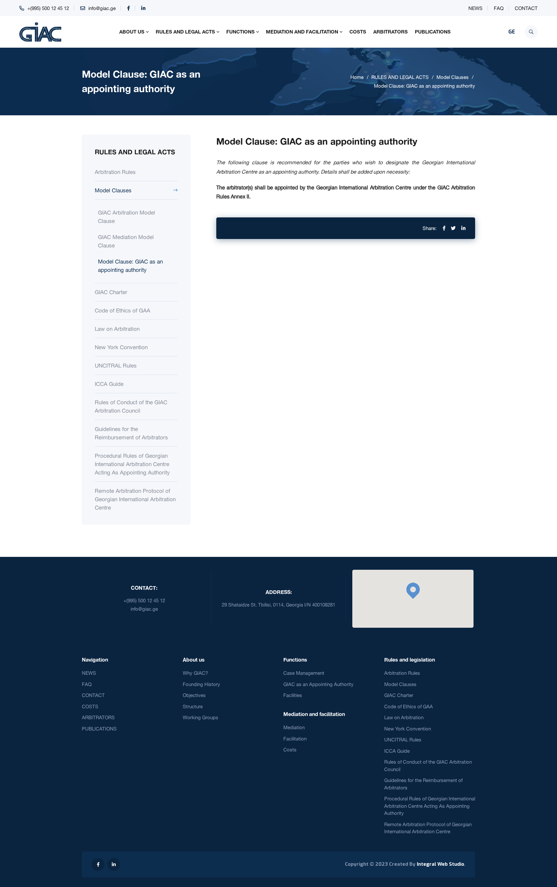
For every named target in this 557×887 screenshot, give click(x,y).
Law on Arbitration (117, 328)
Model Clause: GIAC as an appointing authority (424, 86)
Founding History (201, 684)
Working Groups (200, 717)
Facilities (292, 695)
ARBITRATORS (390, 31)
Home (357, 77)
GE (511, 31)
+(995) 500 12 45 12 (48, 8)
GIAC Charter (111, 292)
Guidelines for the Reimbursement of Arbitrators (131, 433)
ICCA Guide (109, 383)
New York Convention (121, 347)
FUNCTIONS (240, 31)
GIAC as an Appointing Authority (318, 684)
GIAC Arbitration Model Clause (126, 216)
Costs (290, 750)
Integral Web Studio (440, 864)
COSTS (357, 31)
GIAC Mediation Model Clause (126, 241)
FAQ (498, 8)
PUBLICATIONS (433, 31)
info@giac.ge (102, 8)
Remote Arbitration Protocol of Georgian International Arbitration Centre (135, 499)
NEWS (475, 8)
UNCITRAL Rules (116, 365)
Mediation (294, 727)
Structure (193, 706)
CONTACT (526, 8)
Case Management (303, 673)
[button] (413, 591)
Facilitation (295, 739)
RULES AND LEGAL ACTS (185, 31)
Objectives (194, 695)
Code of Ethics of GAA (122, 310)
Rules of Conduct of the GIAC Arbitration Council (131, 406)
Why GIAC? (195, 673)
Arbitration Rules (115, 171)
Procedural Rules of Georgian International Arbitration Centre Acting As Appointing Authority (132, 464)
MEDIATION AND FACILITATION (302, 31)
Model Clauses (452, 77)
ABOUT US (131, 31)
